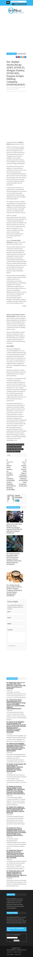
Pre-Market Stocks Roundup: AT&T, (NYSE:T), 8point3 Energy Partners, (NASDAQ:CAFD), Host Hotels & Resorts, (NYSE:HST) (14, 559)
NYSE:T (15, 451)
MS (13, 449)
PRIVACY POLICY (17, 952)
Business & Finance (11, 89)
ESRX (13, 444)
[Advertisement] (16, 33)
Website (9, 623)
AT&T (8, 444)
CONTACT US (18, 954)
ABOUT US (9, 952)
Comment (10, 629)
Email (9, 617)
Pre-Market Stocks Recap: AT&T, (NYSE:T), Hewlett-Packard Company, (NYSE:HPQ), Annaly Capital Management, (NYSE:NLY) (14, 590)
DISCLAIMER (10, 954)
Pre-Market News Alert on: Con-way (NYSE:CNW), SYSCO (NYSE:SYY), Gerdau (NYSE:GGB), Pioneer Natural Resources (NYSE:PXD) (16, 685)
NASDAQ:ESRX (19, 449)
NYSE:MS (9, 451)
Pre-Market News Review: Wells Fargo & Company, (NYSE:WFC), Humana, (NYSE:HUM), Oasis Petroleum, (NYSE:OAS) (22, 474)
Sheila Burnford (19, 87)
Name (9, 611)
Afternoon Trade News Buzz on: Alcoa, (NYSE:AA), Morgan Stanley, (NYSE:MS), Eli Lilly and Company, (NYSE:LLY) (14, 528)
